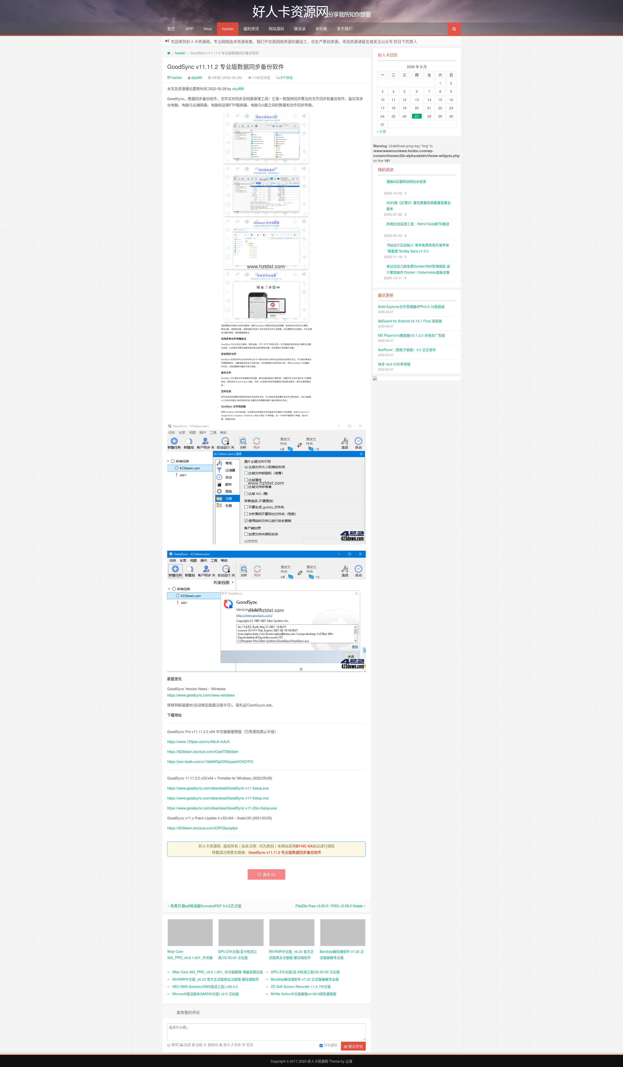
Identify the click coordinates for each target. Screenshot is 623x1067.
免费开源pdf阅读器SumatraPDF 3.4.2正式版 (205, 905)
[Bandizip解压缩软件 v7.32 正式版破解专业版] (342, 932)
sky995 (196, 77)
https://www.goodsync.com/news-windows (201, 694)
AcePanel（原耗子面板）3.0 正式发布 (407, 349)
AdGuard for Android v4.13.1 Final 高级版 (410, 320)
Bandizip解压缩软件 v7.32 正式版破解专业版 (305, 979)
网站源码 (276, 28)
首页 (171, 28)
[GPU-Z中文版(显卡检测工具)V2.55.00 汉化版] (241, 932)
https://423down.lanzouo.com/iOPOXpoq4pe (202, 827)
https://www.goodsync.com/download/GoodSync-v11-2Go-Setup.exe (222, 807)
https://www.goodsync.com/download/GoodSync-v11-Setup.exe (218, 787)
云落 (349, 1061)
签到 (249, 1044)
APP (189, 28)
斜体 (237, 1044)
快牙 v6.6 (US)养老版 (394, 364)
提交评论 (355, 1046)
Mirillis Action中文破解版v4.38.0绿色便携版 (303, 993)
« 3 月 (381, 131)
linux (208, 28)
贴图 (187, 1044)
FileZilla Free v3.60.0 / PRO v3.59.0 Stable (329, 905)
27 (417, 116)
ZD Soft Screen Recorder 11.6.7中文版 (301, 986)
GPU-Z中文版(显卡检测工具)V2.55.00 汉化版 (305, 971)
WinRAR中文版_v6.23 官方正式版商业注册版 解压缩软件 (215, 979)
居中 (226, 1044)
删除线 (212, 1044)
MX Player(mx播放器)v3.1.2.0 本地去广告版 (411, 335)
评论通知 (330, 1044)
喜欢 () (269, 874)
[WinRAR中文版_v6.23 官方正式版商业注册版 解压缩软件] (291, 932)
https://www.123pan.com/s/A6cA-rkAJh (198, 741)
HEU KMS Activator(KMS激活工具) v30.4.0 (205, 986)
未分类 (321, 28)
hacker (228, 28)
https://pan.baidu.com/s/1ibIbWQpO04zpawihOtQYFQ (210, 761)
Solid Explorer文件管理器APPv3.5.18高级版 (411, 306)
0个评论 (287, 77)
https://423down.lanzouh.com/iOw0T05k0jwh (202, 751)
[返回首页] (168, 52)
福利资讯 (251, 28)
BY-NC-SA (304, 845)
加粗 (198, 1044)
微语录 (300, 28)
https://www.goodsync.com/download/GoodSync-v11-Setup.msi (218, 797)
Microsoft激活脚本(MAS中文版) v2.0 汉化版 (205, 993)
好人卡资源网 (318, 1061)
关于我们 (344, 28)
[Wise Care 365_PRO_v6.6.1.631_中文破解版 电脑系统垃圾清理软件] (190, 932)
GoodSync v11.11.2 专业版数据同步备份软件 (225, 66)
